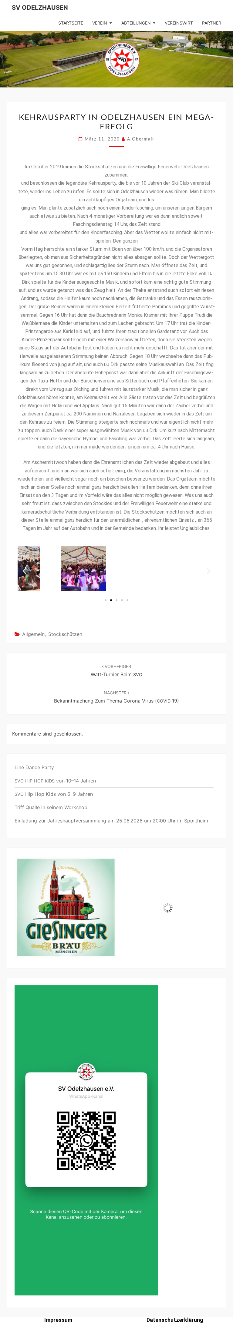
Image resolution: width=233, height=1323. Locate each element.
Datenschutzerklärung (175, 1320)
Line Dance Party (34, 767)
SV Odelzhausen (40, 7)
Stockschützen (65, 634)
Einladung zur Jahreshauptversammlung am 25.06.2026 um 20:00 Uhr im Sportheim (111, 821)
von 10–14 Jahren (55, 781)
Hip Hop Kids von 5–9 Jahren (54, 794)
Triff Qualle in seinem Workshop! (52, 807)
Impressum (58, 1320)
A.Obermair (140, 139)
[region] (116, 908)
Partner (211, 22)
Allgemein (33, 634)
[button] (105, 600)
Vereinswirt (179, 22)
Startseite (70, 22)
